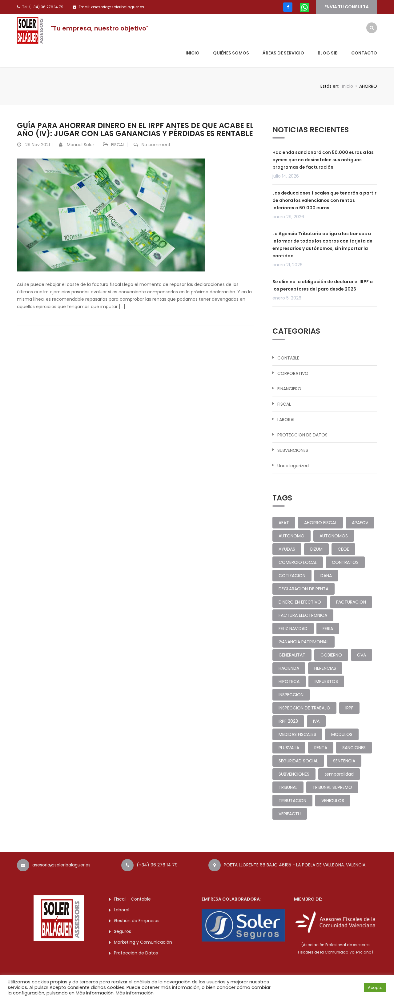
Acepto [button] (375, 987)
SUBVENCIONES (292, 450)
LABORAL (286, 419)
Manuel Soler (80, 145)
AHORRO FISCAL (320, 523)
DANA (326, 575)
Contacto (364, 53)
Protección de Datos (136, 953)
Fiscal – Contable (132, 899)
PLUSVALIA (289, 748)
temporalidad (339, 774)
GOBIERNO (331, 655)
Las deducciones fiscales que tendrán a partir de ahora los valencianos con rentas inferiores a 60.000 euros (324, 200)
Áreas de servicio (283, 53)
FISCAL (118, 145)
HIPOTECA (289, 681)
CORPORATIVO (292, 373)
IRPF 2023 (288, 721)
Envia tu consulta (346, 7)
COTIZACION (292, 575)
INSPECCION (291, 695)
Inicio (192, 53)
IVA (316, 721)
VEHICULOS (332, 800)
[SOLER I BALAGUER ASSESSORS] (31, 30)
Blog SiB (328, 53)
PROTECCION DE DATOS (302, 435)
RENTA (320, 748)
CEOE (343, 549)
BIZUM (316, 549)
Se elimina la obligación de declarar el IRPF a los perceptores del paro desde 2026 (322, 285)
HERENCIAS (325, 668)
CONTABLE (288, 358)
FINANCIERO (289, 389)
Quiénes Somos (231, 53)
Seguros (122, 931)
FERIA (328, 628)
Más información (135, 993)
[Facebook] (287, 7)
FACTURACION (351, 602)
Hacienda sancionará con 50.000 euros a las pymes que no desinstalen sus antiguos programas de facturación (323, 159)
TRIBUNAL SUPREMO (332, 787)
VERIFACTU (290, 814)
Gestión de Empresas (136, 921)
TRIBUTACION (292, 800)
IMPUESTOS (326, 681)
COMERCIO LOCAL (298, 562)
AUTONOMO (291, 536)
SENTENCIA (344, 761)
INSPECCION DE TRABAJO (304, 708)
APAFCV (360, 523)
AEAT (284, 523)
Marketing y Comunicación (143, 942)
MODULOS (341, 734)
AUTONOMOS (334, 536)
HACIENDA (289, 668)
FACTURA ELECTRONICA (303, 615)
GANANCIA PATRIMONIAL (303, 642)
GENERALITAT (292, 655)
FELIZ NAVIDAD (293, 628)
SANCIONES (354, 748)
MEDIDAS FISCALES (297, 734)
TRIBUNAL (288, 787)
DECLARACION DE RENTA (303, 589)
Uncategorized (293, 466)
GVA (361, 655)
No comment (156, 145)
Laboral (121, 910)
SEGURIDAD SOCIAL (298, 761)
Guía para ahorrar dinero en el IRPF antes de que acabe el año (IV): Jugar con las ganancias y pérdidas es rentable (135, 129)
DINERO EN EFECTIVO (300, 602)
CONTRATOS (345, 562)
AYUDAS (287, 549)
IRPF (349, 708)
